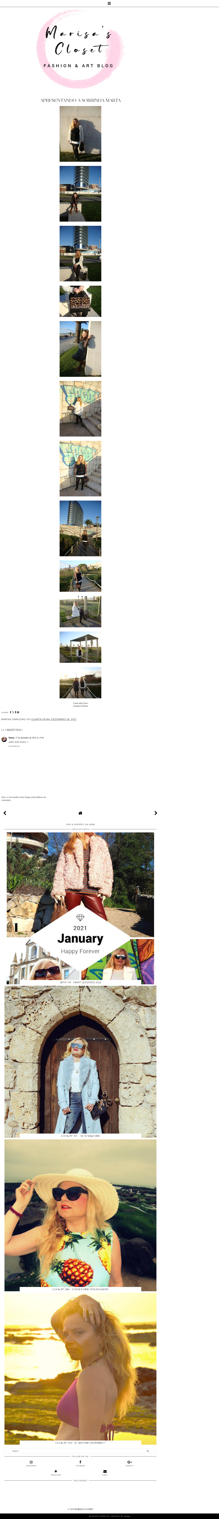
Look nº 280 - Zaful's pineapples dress (80, 1289)
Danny (12, 737)
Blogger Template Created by (109, 1516)
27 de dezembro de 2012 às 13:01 (29, 737)
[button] (109, 3)
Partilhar (8, 724)
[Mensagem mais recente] (5, 812)
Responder (14, 746)
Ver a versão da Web (80, 824)
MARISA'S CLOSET (84, 1509)
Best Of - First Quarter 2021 (80, 982)
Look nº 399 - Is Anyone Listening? (80, 1443)
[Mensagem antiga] (155, 812)
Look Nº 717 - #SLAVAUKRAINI (80, 1136)
